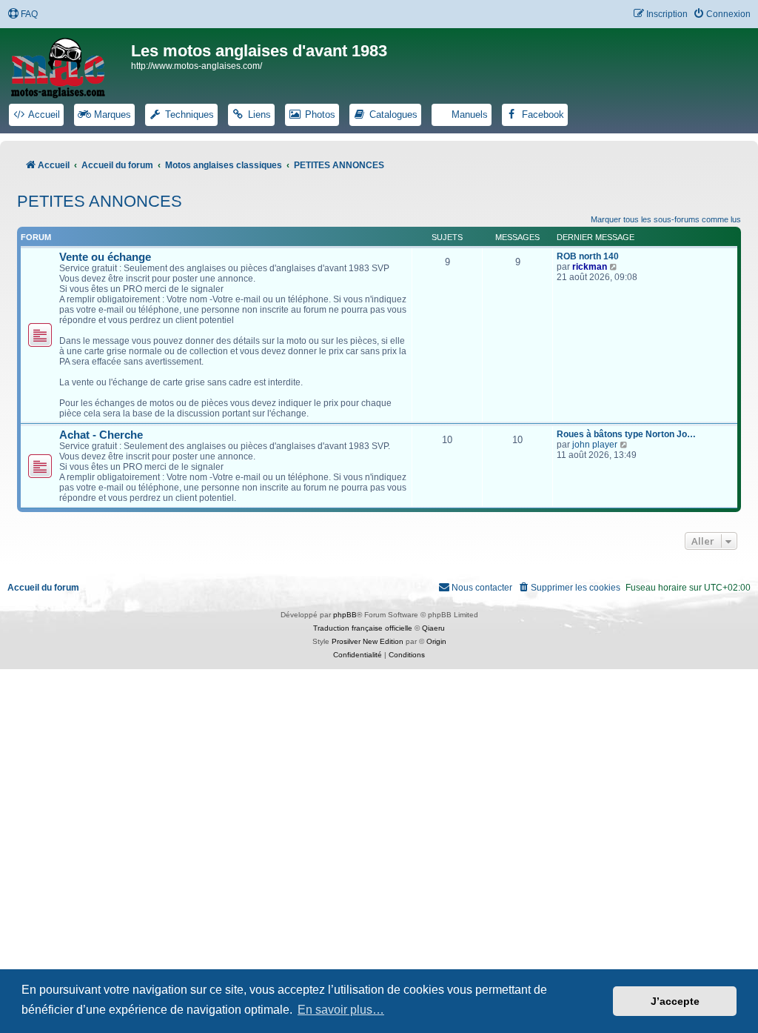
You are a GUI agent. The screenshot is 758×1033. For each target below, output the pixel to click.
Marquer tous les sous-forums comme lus (666, 219)
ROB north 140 (588, 256)
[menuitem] (22, 14)
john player (594, 444)
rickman (589, 267)
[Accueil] (67, 65)
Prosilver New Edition (367, 641)
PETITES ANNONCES (99, 201)
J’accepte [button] (675, 1001)
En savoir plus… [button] (341, 1009)
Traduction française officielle (362, 628)
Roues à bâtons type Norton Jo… (626, 434)
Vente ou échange (105, 257)
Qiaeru (433, 628)
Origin (436, 641)
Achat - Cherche (101, 435)
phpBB (345, 615)
